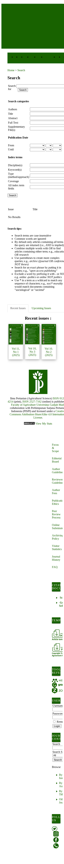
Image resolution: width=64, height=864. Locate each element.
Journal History (56, 558)
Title (10, 113)
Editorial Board (57, 460)
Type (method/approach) (18, 175)
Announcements (50, 57)
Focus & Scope (55, 448)
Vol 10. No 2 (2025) (49, 352)
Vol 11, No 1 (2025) (16, 352)
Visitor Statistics (57, 547)
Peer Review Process (56, 514)
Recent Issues (18, 308)
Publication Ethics (57, 502)
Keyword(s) (15, 169)
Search (21, 70)
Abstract (12, 118)
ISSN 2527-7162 (32, 401)
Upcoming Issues (41, 308)
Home (10, 70)
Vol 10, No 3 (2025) (32, 351)
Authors (12, 109)
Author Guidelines (57, 471)
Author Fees (56, 491)
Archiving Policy (57, 537)
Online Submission (57, 526)
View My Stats (43, 423)
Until (11, 149)
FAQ (55, 567)
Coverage (13, 181)
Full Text (13, 122)
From (11, 145)
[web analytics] (29, 423)
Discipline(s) (15, 165)
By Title (61, 793)
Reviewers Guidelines (57, 481)
